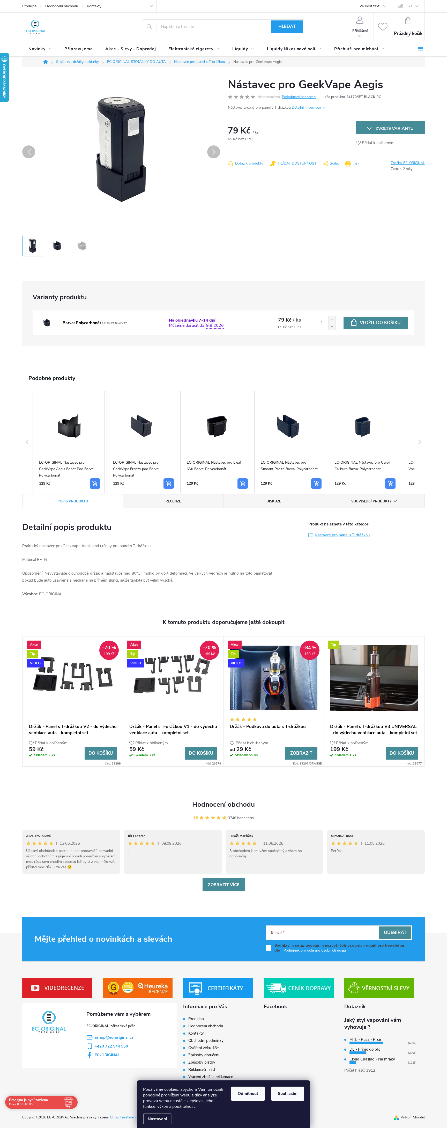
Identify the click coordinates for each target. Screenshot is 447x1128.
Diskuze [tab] (273, 501)
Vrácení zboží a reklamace (210, 1076)
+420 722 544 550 (111, 1046)
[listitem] (68, 442)
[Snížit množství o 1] (332, 326)
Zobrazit (301, 753)
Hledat (287, 26)
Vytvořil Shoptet (413, 1117)
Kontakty (94, 6)
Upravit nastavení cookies (129, 1117)
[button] (27, 442)
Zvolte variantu (395, 128)
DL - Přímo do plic (364, 1049)
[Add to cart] (95, 483)
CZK (409, 6)
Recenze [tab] (173, 501)
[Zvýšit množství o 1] (332, 319)
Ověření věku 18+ (203, 1047)
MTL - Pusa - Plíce (365, 1039)
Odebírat (395, 933)
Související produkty (371, 501)
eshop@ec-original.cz (114, 1037)
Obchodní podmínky (206, 1040)
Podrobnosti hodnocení (299, 97)
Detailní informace (306, 107)
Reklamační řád (201, 1069)
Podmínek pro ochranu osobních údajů (315, 950)
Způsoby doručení (203, 1055)
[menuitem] (40, 49)
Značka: (408, 163)
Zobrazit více (223, 885)
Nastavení (157, 1119)
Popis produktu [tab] (72, 501)
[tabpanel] (73, 701)
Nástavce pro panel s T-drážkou (342, 535)
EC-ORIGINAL (107, 1055)
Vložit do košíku (380, 323)
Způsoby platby (201, 1062)
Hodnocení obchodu (61, 6)
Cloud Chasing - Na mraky (372, 1059)
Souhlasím (287, 1093)
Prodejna (29, 6)
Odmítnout (248, 1093)
